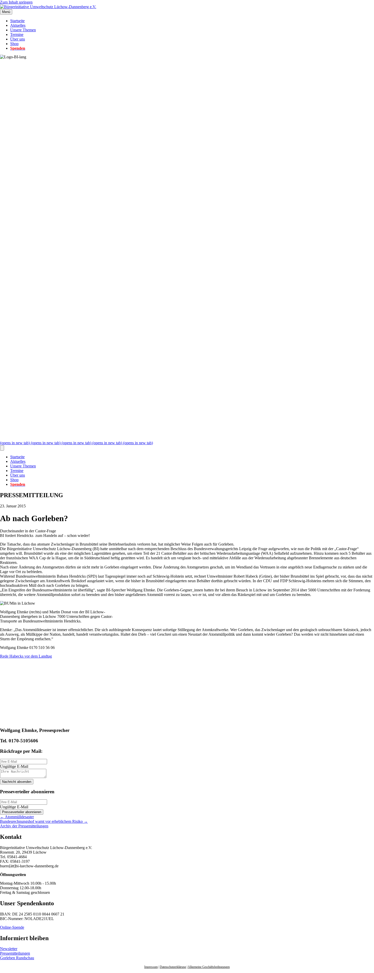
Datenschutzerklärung (173, 967)
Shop (14, 43)
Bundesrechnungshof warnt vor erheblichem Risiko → (44, 821)
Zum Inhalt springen (16, 2)
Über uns (17, 39)
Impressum (151, 967)
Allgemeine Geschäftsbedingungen (209, 967)
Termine (16, 34)
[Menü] (2, 448)
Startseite (17, 21)
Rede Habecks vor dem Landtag (26, 656)
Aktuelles (17, 25)
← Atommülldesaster (17, 817)
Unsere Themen (23, 30)
